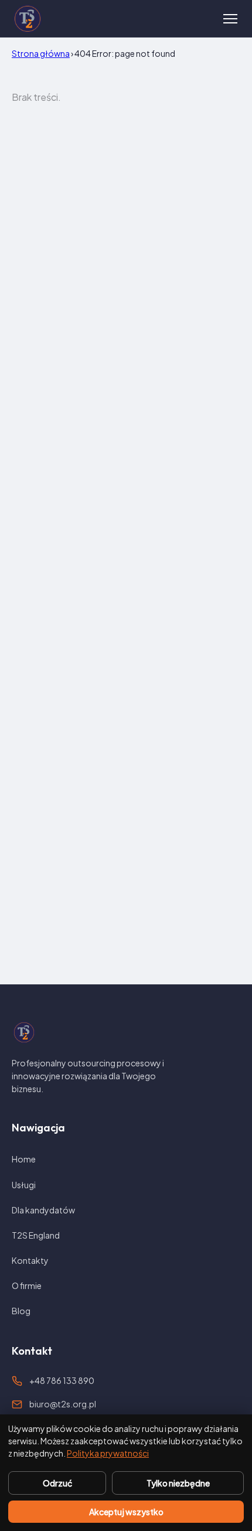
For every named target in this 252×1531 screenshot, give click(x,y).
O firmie (27, 1285)
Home (24, 1159)
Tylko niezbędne (178, 1483)
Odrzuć (57, 1483)
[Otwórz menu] (230, 18)
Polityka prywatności (108, 1453)
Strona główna (41, 53)
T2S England (36, 1235)
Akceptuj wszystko (126, 1511)
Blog (21, 1310)
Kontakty (30, 1260)
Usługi (24, 1184)
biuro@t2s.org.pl (62, 1404)
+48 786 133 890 (61, 1380)
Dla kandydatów (43, 1210)
